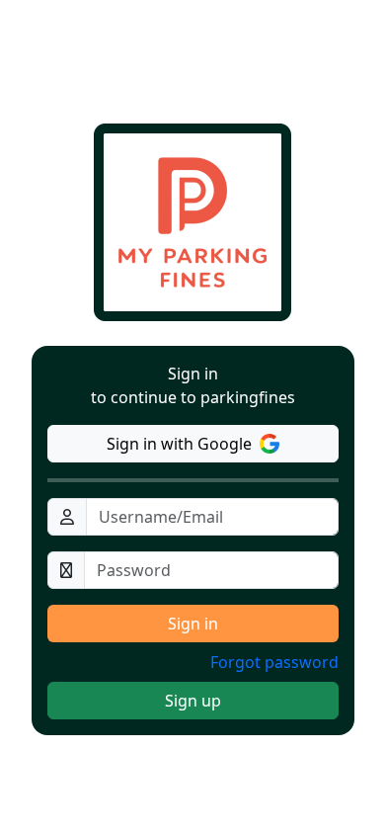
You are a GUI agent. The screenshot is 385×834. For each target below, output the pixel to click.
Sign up (193, 700)
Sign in (193, 623)
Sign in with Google (179, 444)
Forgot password (274, 662)
